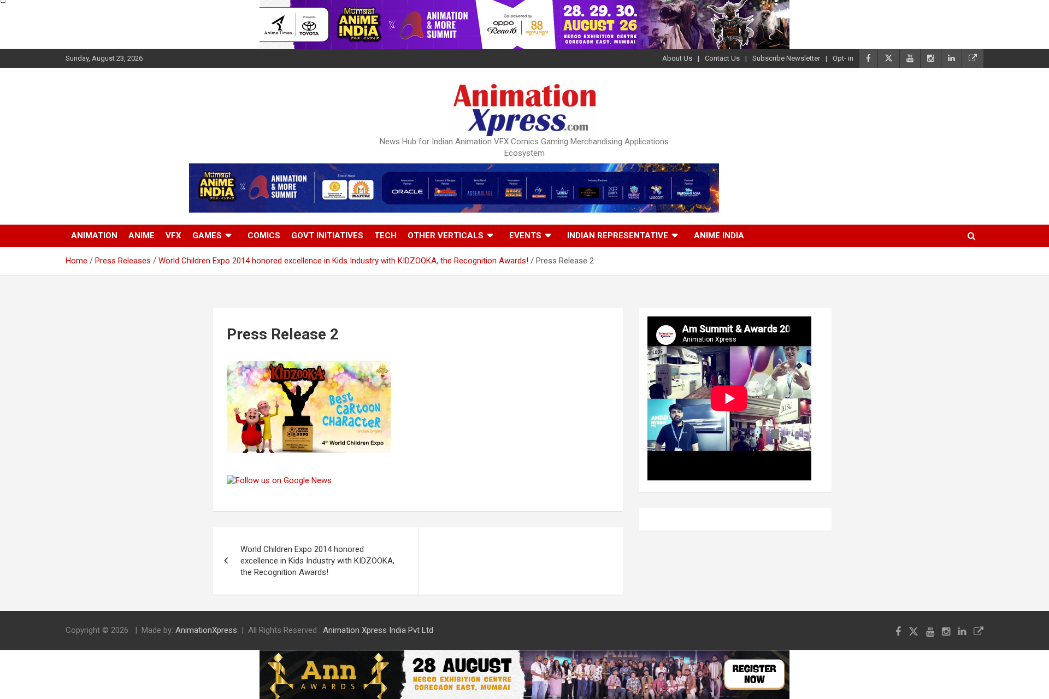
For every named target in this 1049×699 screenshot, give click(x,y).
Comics (263, 235)
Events (525, 235)
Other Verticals (446, 235)
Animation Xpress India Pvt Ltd (378, 630)
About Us (677, 58)
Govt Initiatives (327, 235)
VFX (173, 235)
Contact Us (722, 58)
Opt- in (843, 58)
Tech (385, 235)
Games (207, 235)
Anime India (719, 235)
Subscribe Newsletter (786, 58)
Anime (141, 235)
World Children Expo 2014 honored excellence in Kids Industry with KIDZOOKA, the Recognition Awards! (317, 560)
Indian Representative (617, 235)
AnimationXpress (206, 630)
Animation (94, 235)
